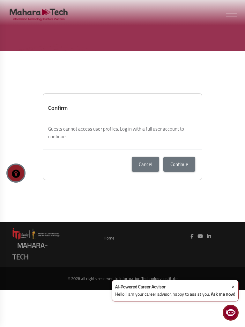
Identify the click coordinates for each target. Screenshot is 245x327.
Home (109, 238)
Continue (179, 164)
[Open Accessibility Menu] (16, 173)
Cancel (145, 164)
